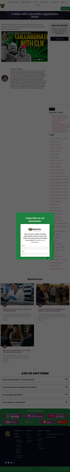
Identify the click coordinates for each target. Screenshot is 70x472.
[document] (35, 236)
